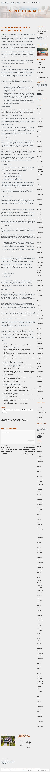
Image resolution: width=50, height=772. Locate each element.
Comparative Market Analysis (21, 334)
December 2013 (40, 383)
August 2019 (39, 234)
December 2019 (40, 224)
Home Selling (15, 420)
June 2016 (39, 330)
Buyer (3, 420)
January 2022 (39, 164)
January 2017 (39, 313)
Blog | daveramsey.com (41, 69)
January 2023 (39, 146)
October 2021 (39, 169)
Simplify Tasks (39, 64)
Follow (39, 94)
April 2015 (39, 366)
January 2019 (39, 252)
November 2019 (40, 227)
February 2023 (40, 479)
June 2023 (39, 133)
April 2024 (39, 113)
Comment (31, 441)
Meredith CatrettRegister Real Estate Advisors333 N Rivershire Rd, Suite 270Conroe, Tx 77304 (42, 31)
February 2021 (39, 189)
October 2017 (39, 290)
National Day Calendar (41, 67)
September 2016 (40, 323)
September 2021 (40, 171)
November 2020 (40, 532)
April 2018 (39, 275)
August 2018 (39, 265)
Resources (18, 3)
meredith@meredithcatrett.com (43, 36)
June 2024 (39, 111)
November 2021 (40, 166)
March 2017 (39, 308)
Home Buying (9, 420)
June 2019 (39, 575)
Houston (25, 420)
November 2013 (40, 386)
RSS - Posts (39, 395)
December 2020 (40, 194)
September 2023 (40, 126)
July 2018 (39, 267)
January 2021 (39, 191)
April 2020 (39, 214)
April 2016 (39, 335)
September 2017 (40, 628)
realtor (10, 421)
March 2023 (39, 141)
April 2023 (39, 474)
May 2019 (39, 242)
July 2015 (39, 358)
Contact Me (26, 2)
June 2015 (39, 361)
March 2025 (39, 108)
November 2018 (40, 257)
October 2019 (39, 229)
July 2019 (39, 237)
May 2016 (39, 333)
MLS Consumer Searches (7, 3)
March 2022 (39, 159)
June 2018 (39, 270)
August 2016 (39, 325)
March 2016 (39, 338)
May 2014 (39, 376)
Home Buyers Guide (35, 2)
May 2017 (39, 303)
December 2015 (40, 346)
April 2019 (39, 580)
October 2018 (39, 260)
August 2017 (39, 295)
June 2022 (39, 156)
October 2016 (39, 320)
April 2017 (39, 305)
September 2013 (40, 391)
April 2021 (39, 184)
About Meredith (5, 2)
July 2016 (39, 328)
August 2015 (39, 356)
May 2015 (39, 363)
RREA (13, 421)
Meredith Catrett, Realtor (42, 99)
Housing (21, 420)
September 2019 (40, 232)
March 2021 (39, 186)
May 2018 (39, 272)
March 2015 (39, 368)
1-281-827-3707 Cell (41, 34)
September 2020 (40, 202)
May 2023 (39, 136)
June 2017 (39, 300)
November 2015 (40, 348)
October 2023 (39, 123)
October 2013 (39, 388)
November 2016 (40, 318)
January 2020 (39, 222)
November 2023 (40, 121)
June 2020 (39, 209)
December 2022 (40, 149)
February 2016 (39, 676)
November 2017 (40, 287)
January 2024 (39, 116)
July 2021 (38, 176)
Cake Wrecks (39, 74)
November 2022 (40, 151)
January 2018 (39, 282)
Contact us (17, 337)
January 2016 (39, 343)
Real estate (4, 421)
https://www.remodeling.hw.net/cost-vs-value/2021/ (16, 403)
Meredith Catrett (25, 11)
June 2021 (39, 179)
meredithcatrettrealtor (19, 419)
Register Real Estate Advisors (42, 77)
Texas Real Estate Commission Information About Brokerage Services (28, 744)
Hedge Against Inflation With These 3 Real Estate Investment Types (27, 450)
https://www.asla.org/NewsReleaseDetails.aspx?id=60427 (17, 363)
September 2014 (40, 371)
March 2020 (39, 217)
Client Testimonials (16, 2)
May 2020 (39, 212)
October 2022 (39, 154)
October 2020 (39, 199)
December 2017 (40, 285)
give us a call (18, 62)
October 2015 (39, 351)
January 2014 (39, 381)
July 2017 (39, 633)
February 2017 (39, 310)
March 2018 (39, 277)
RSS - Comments (40, 398)
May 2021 (38, 181)
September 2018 (40, 262)
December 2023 (40, 118)
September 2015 (40, 353)
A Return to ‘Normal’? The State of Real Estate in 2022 (9, 450)
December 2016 (40, 315)
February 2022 (39, 161)
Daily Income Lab (40, 62)
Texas (23, 421)
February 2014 (39, 378)
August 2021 (39, 174)
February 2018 (39, 280)
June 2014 (39, 373)
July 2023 (39, 131)
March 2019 (39, 247)
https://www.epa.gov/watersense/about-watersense (16, 361)
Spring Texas (18, 421)
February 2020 (40, 219)
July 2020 (39, 207)
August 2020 (39, 204)
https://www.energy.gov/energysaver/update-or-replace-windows (19, 358)
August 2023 (39, 128)
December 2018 (40, 255)
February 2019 (39, 250)
